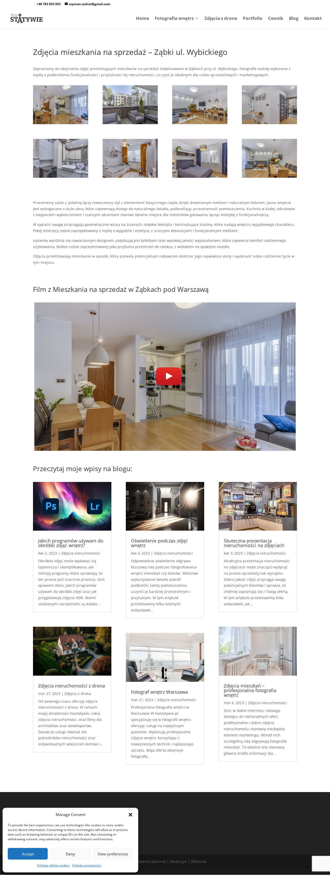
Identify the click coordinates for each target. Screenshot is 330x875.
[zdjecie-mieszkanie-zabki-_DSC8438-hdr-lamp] (130, 177)
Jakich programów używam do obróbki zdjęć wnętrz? (70, 543)
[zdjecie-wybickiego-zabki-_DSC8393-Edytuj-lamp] (269, 177)
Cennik (275, 18)
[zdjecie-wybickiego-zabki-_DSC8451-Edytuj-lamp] (199, 177)
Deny (70, 853)
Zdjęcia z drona (220, 18)
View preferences (113, 853)
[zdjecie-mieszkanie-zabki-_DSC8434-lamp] (60, 177)
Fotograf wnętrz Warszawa (159, 692)
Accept (28, 853)
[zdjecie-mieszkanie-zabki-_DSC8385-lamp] (199, 124)
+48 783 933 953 (49, 4)
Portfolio (252, 18)
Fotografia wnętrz (174, 18)
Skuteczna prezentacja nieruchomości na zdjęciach (254, 543)
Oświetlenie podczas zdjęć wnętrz (159, 543)
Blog (294, 18)
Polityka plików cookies (53, 865)
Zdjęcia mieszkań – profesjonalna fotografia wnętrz (250, 690)
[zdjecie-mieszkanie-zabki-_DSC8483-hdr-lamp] (130, 124)
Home (142, 18)
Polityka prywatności (86, 865)
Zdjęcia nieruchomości (80, 553)
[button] (130, 814)
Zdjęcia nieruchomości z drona (71, 686)
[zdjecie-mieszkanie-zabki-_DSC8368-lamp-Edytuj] (60, 124)
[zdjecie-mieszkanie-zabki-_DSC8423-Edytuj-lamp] (269, 124)
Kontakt (313, 18)
